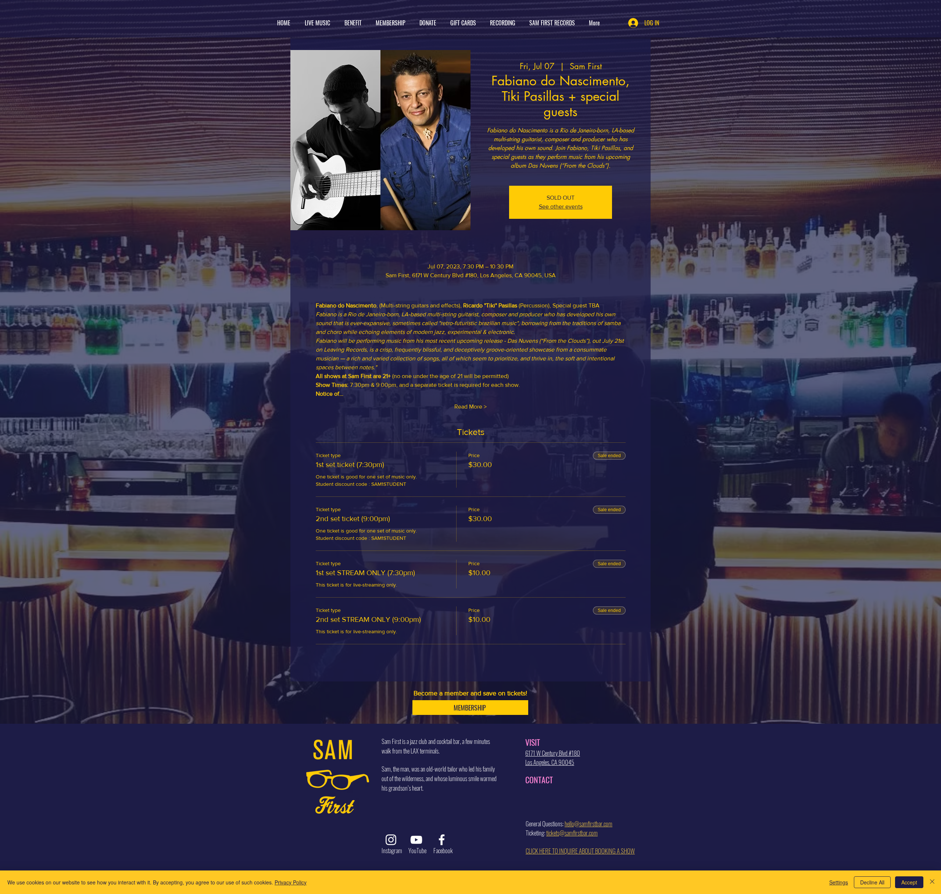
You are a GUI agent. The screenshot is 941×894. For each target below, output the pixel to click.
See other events (561, 206)
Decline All (872, 882)
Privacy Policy (291, 882)
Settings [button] (838, 882)
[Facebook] (441, 840)
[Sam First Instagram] (391, 840)
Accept (909, 882)
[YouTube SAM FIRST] (416, 840)
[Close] (932, 882)
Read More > (470, 406)
